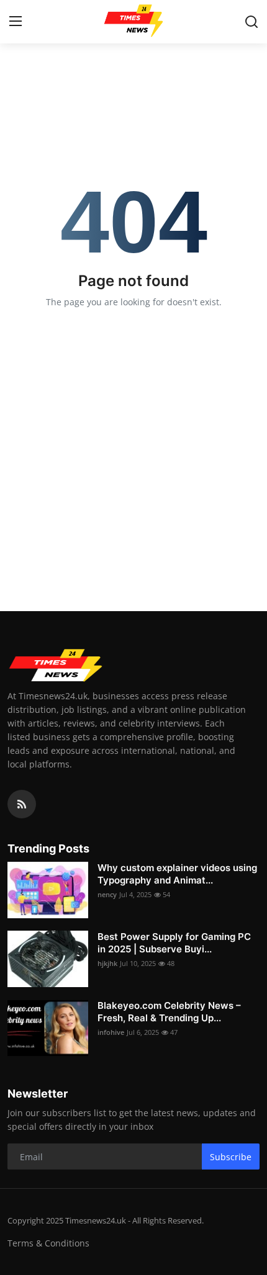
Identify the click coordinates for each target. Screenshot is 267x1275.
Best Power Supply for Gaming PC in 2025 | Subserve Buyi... (174, 943)
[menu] (15, 21)
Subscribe (230, 1157)
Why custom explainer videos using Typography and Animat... (177, 874)
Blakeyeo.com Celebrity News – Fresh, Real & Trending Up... (169, 1012)
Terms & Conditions (48, 1243)
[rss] (21, 804)
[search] (251, 21)
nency (107, 894)
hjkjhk (107, 963)
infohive (110, 1032)
